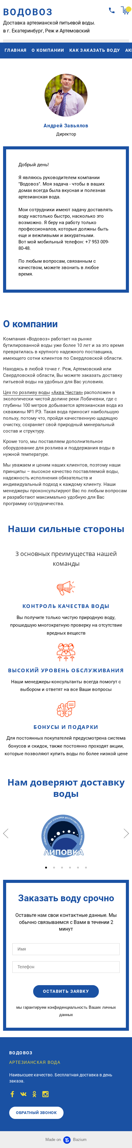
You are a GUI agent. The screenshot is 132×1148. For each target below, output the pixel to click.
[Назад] (5, 833)
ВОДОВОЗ (28, 12)
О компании (48, 50)
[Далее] (126, 833)
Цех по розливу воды (26, 392)
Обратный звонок (36, 1112)
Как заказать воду (94, 50)
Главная (16, 50)
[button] (46, 868)
